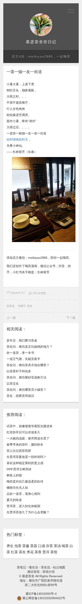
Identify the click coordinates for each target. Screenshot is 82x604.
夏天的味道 (14, 500)
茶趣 (25, 546)
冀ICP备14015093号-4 (41, 593)
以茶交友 (13, 383)
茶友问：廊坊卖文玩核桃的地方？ (29, 346)
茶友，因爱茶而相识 (20, 396)
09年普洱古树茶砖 (19, 469)
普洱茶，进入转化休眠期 (23, 506)
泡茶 (17, 546)
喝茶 (65, 546)
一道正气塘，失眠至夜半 (23, 359)
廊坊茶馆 (33, 571)
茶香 (38, 552)
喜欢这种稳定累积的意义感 (25, 463)
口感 (41, 546)
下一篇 (70, 317)
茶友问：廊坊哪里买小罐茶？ (26, 389)
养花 (30, 552)
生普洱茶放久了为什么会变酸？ (28, 512)
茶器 (33, 546)
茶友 (29, 305)
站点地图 (59, 567)
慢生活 (33, 567)
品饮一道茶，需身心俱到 (23, 493)
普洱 (45, 552)
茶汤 (57, 546)
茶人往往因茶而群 (19, 450)
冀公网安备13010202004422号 (43, 598)
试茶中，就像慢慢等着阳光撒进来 (29, 426)
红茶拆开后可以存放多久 (23, 432)
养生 (10, 546)
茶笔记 (21, 567)
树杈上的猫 (14, 475)
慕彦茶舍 (34, 42)
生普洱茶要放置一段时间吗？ (26, 457)
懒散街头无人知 (17, 487)
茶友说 (10, 305)
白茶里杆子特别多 (19, 371)
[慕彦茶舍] (41, 24)
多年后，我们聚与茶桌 (22, 340)
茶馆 (53, 552)
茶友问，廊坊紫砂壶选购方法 (26, 377)
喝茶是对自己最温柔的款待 (25, 481)
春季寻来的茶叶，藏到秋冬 (25, 444)
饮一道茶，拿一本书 (20, 352)
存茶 (49, 546)
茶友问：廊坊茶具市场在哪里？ (28, 365)
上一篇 (11, 317)
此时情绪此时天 (17, 139)
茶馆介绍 (48, 571)
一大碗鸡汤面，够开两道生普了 (28, 438)
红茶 (14, 552)
